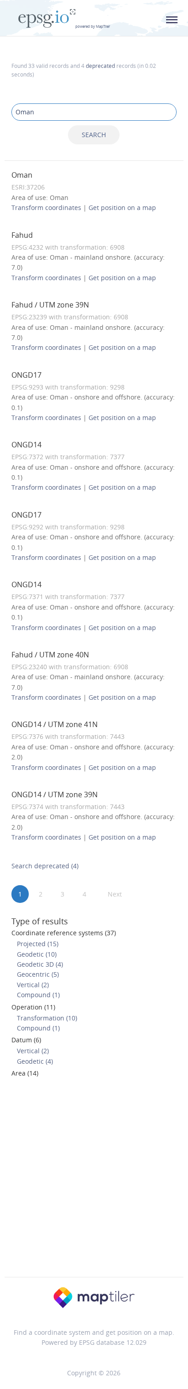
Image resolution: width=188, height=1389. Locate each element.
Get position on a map (122, 207)
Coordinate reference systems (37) (63, 932)
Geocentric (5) (38, 974)
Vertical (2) (33, 984)
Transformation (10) (47, 1018)
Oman (21, 175)
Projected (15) (37, 943)
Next (115, 894)
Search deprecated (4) (44, 865)
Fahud (22, 235)
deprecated (100, 65)
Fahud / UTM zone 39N (50, 305)
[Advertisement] (94, 1180)
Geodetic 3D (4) (40, 964)
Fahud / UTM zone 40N (50, 655)
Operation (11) (33, 1007)
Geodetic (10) (37, 954)
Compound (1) (38, 994)
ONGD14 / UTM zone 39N (54, 794)
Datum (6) (26, 1039)
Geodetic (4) (35, 1061)
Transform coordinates (46, 207)
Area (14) (24, 1073)
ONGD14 (26, 445)
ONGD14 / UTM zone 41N (54, 724)
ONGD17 (26, 375)
